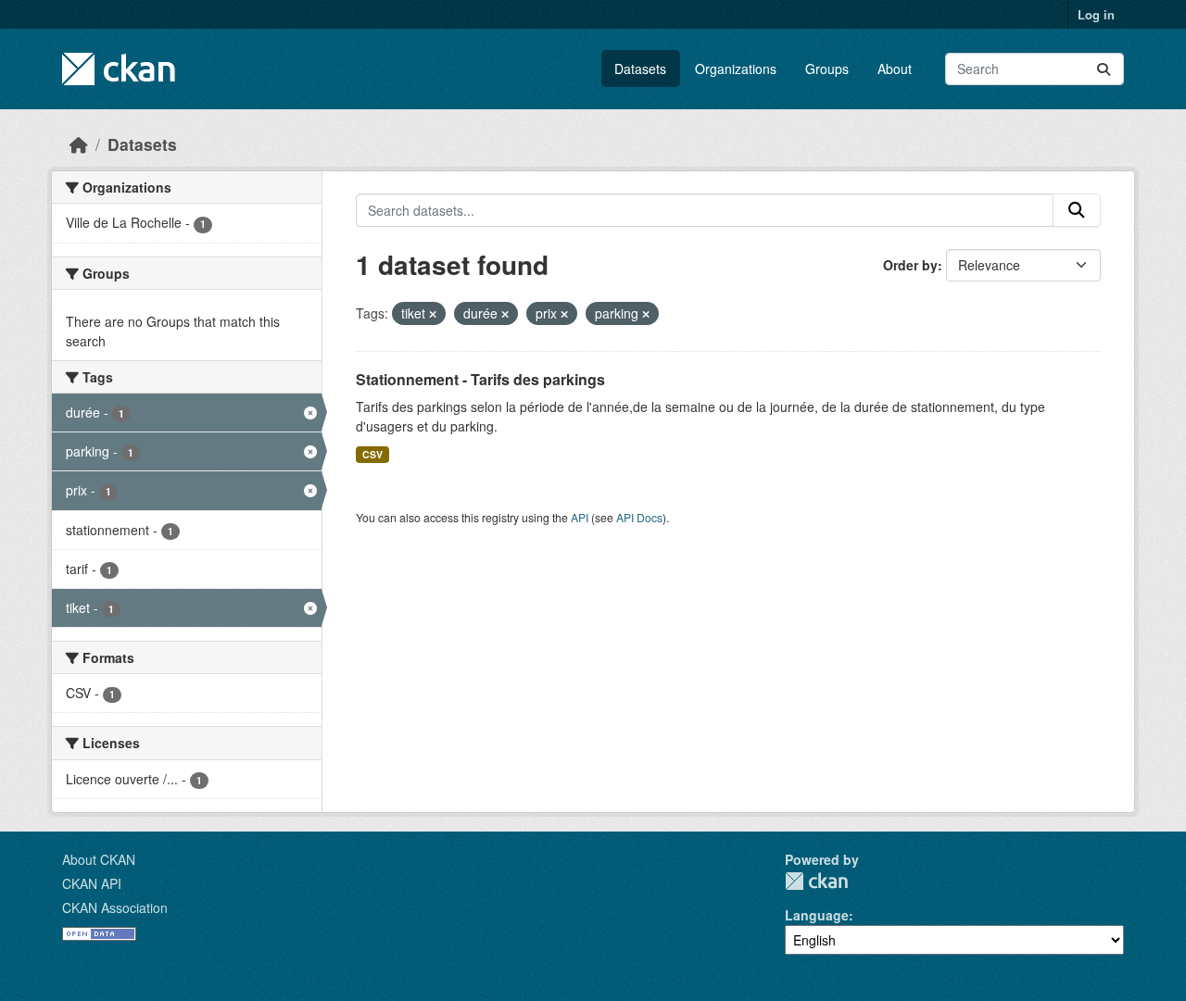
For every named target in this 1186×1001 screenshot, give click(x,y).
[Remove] (432, 314)
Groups (827, 68)
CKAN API (91, 883)
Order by (910, 265)
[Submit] (1103, 69)
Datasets (640, 68)
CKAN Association (115, 907)
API (579, 517)
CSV (372, 454)
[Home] (78, 144)
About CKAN (98, 859)
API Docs (639, 517)
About (894, 68)
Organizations (735, 68)
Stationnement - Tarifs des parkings (480, 379)
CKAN (816, 881)
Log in (1096, 14)
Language (817, 915)
